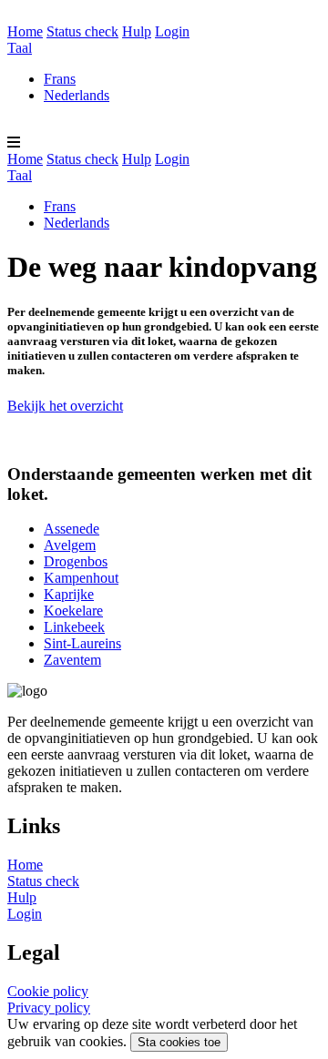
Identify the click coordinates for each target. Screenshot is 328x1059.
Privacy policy (48, 1007)
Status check (82, 31)
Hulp (136, 31)
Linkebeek (74, 627)
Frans (60, 79)
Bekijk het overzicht (65, 405)
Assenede (71, 528)
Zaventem (72, 659)
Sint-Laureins (82, 643)
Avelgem (70, 545)
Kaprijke (69, 594)
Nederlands (76, 95)
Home (25, 31)
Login (172, 31)
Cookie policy (47, 991)
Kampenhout (81, 578)
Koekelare (73, 610)
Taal (19, 48)
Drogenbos (76, 561)
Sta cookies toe (179, 1042)
